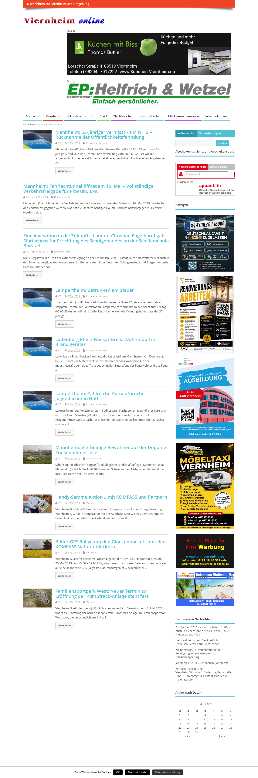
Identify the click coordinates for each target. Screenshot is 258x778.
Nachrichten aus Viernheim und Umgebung (58, 4)
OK (118, 772)
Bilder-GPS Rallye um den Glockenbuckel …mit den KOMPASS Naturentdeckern (110, 544)
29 (179, 732)
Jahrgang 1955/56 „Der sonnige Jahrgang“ (201, 663)
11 (205, 719)
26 (213, 727)
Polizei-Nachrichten (80, 116)
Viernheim (53, 116)
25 (205, 727)
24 (196, 727)
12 (213, 719)
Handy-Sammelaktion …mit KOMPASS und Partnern (111, 497)
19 (213, 723)
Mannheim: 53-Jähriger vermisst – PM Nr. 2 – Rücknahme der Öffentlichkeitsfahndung (103, 134)
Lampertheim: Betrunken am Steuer (94, 290)
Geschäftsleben (150, 116)
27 (222, 727)
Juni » (222, 736)
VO (59, 143)
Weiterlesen (64, 170)
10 (196, 719)
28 (230, 727)
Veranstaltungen (210, 133)
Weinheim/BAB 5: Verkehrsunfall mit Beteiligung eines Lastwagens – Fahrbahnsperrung (198, 653)
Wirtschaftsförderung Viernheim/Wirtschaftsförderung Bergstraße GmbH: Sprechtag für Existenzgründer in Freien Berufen (203, 674)
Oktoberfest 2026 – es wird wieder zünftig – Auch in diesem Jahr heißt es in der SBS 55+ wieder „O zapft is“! (203, 631)
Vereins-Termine (216, 116)
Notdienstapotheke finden (192, 167)
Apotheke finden (218, 167)
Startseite (32, 116)
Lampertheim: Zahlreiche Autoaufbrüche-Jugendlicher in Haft (100, 395)
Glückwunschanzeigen (183, 116)
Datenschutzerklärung (167, 772)
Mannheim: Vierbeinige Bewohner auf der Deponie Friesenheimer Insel (110, 449)
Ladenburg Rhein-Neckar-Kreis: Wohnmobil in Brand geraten (105, 341)
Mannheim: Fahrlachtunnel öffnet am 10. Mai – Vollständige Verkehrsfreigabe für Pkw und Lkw (88, 188)
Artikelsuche (186, 133)
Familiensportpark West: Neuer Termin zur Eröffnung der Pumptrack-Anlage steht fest (101, 593)
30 (188, 732)
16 (188, 723)
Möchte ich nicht (137, 772)
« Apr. (188, 736)
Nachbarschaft (124, 116)
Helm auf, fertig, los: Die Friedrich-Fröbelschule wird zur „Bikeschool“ (197, 642)
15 (179, 723)
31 (196, 732)
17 (196, 723)
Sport (103, 116)
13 (222, 719)
